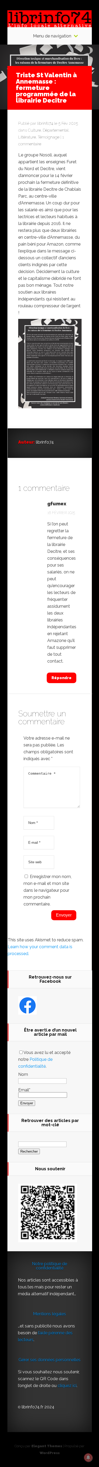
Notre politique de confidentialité (49, 1266)
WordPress (50, 1453)
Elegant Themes (46, 1446)
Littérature (27, 137)
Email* (24, 1089)
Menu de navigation (52, 36)
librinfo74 (45, 123)
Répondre (61, 678)
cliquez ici (67, 1385)
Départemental (56, 130)
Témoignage (48, 137)
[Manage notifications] (88, 1457)
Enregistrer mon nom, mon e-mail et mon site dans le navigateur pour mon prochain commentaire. (47, 890)
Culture (34, 130)
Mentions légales (49, 1313)
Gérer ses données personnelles (49, 1359)
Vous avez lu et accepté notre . (44, 1059)
